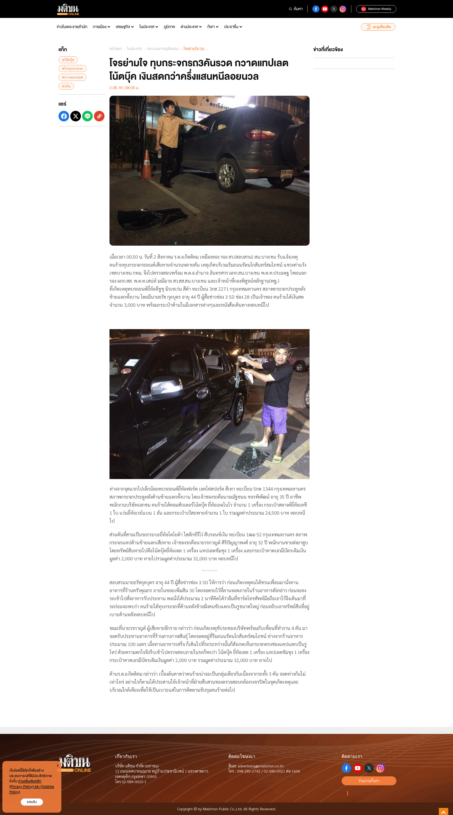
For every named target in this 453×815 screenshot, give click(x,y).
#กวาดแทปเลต (72, 77)
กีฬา (211, 26)
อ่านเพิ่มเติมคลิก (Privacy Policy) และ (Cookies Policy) (31, 786)
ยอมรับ (32, 802)
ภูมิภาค (169, 26)
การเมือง (99, 26)
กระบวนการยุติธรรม (163, 48)
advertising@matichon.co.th (261, 765)
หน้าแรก (115, 48)
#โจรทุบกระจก (72, 68)
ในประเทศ (146, 26)
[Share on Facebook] (64, 116)
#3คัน (66, 86)
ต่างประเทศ (189, 26)
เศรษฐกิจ (123, 26)
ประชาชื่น (231, 26)
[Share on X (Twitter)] (75, 116)
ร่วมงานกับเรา (369, 780)
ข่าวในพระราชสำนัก (72, 26)
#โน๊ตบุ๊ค (68, 60)
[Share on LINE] (87, 116)
